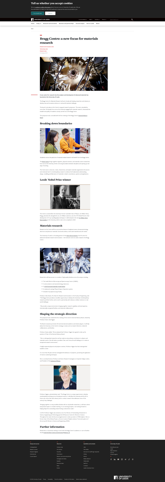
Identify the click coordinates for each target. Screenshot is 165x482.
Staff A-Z (86, 463)
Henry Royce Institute (72, 235)
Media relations (87, 458)
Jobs (85, 447)
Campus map (60, 447)
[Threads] (133, 459)
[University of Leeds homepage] (40, 19)
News (32, 28)
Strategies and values (61, 458)
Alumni (103, 19)
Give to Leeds (90, 23)
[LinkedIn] (115, 459)
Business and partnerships (66, 23)
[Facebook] (111, 459)
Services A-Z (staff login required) (91, 452)
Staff (90, 19)
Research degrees (34, 452)
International (33, 454)
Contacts (86, 465)
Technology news (44, 49)
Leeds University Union (89, 468)
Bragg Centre (45, 161)
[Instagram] (122, 459)
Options (50, 13)
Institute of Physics (55, 361)
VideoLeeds (86, 461)
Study (38, 23)
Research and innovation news (47, 46)
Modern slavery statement (81, 479)
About (97, 23)
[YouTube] (118, 459)
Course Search (33, 456)
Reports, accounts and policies (64, 456)
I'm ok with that (37, 13)
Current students (82, 19)
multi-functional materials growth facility (54, 286)
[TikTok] (129, 459)
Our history (59, 449)
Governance (59, 454)
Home (32, 23)
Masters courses (33, 449)
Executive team (60, 463)
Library (85, 454)
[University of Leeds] (124, 478)
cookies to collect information (43, 7)
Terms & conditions (58, 479)
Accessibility (50, 479)
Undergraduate (33, 447)
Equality (58, 461)
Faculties (96, 19)
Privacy (44, 479)
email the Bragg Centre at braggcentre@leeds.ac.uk (57, 432)
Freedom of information (69, 479)
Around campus (80, 23)
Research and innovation (50, 23)
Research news (43, 51)
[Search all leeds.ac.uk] (132, 19)
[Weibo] (125, 459)
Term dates (86, 449)
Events (58, 468)
